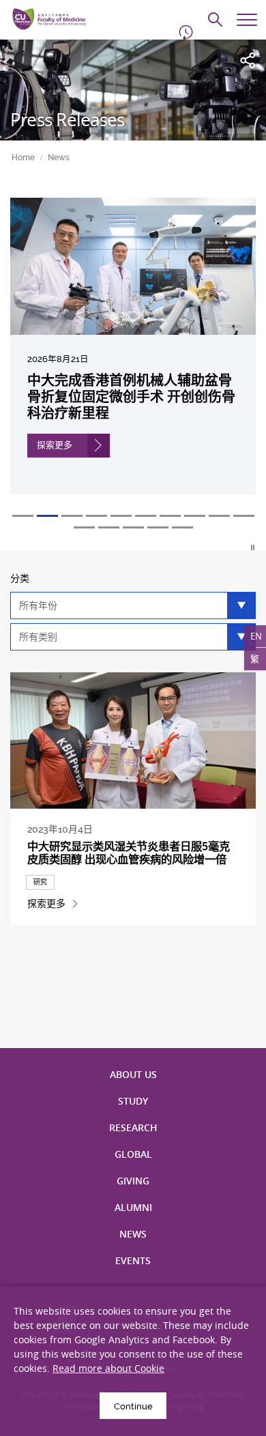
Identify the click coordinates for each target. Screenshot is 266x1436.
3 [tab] (72, 516)
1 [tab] (22, 516)
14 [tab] (157, 527)
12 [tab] (108, 527)
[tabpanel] (133, 356)
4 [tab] (96, 516)
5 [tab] (121, 516)
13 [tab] (133, 527)
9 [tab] (219, 516)
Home (23, 157)
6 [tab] (145, 516)
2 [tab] (47, 516)
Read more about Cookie (108, 1368)
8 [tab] (194, 516)
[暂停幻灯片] (253, 547)
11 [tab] (84, 527)
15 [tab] (182, 527)
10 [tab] (243, 516)
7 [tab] (170, 516)
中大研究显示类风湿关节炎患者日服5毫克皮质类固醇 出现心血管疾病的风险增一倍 (128, 853)
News (59, 157)
